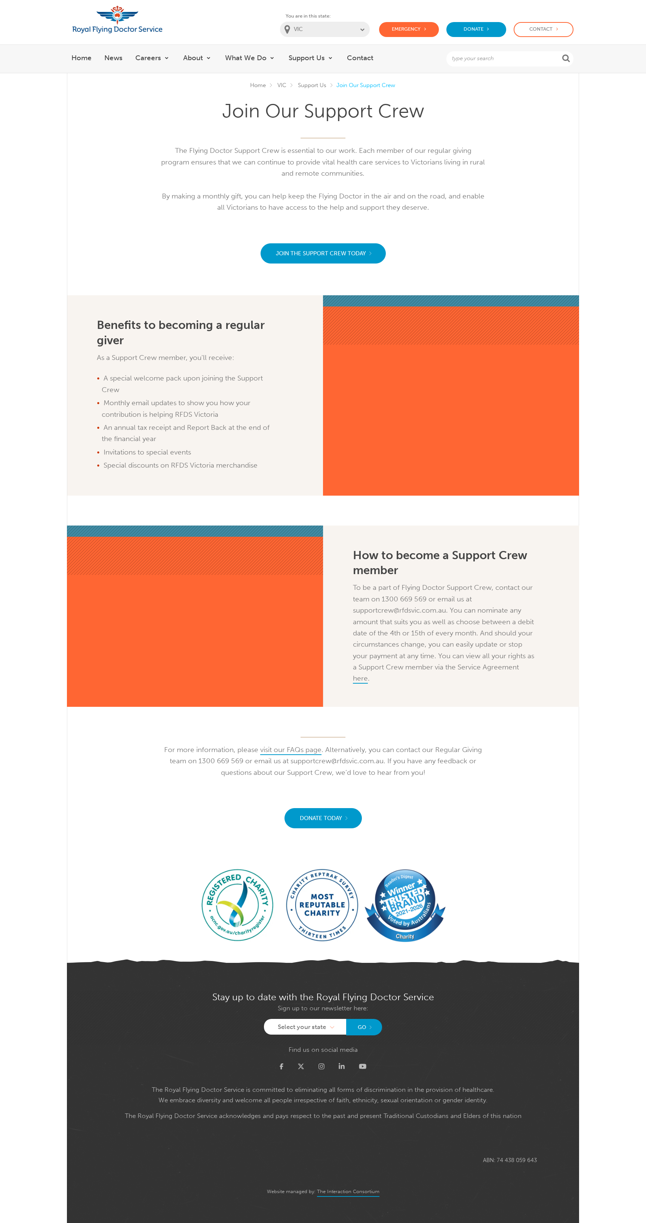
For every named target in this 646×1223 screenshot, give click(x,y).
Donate (473, 29)
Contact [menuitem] (360, 57)
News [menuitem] (113, 57)
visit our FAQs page (291, 749)
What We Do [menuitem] (246, 57)
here (360, 678)
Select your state (302, 1027)
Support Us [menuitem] (307, 57)
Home (258, 85)
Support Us (312, 85)
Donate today (321, 818)
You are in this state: (308, 16)
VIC (281, 85)
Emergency (406, 29)
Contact (541, 29)
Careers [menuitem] (148, 57)
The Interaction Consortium (348, 1191)
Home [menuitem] (81, 57)
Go (362, 1027)
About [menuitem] (193, 57)
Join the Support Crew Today (321, 253)
